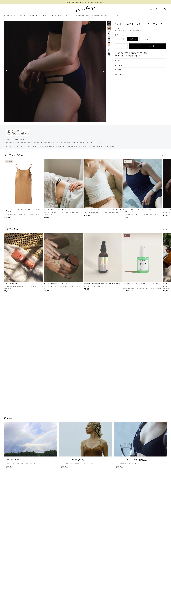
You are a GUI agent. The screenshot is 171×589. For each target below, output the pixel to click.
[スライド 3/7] (109, 33)
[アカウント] (160, 9)
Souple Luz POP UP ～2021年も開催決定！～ (133, 459)
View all (164, 155)
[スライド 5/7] (109, 43)
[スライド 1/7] (109, 23)
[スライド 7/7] (109, 54)
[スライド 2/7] (109, 28)
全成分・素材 (118, 74)
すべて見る (163, 230)
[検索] (156, 9)
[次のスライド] (169, 2)
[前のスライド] (2, 2)
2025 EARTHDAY (12, 459)
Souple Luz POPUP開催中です (73, 459)
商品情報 (117, 61)
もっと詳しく (118, 65)
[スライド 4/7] (109, 38)
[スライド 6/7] (109, 49)
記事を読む (9, 467)
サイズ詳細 (118, 70)
